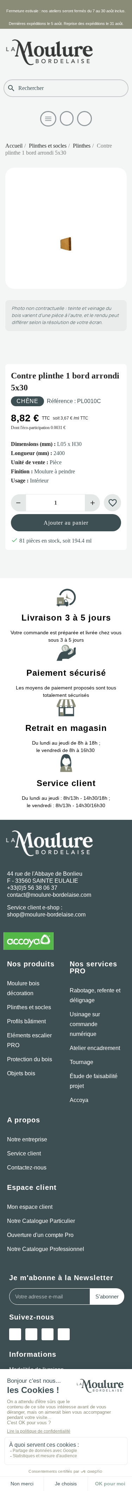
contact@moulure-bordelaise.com (49, 895)
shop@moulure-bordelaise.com (46, 915)
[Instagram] (15, 1334)
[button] (67, 118)
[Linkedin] (31, 1334)
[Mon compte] (84, 118)
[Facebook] (64, 1334)
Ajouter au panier (66, 523)
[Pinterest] (48, 1334)
